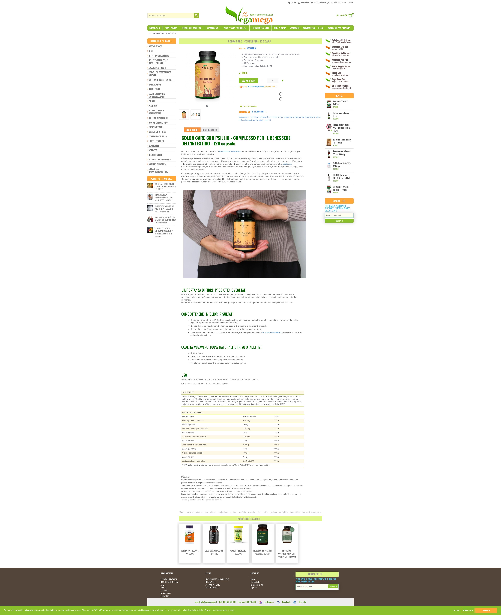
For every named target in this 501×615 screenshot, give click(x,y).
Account (253, 579)
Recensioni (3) (209, 129)
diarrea (212, 512)
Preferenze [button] (468, 610)
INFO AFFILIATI (165, 593)
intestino (199, 512)
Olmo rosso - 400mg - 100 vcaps (190, 552)
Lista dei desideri (250, 106)
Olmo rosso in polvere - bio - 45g (214, 552)
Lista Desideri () (256, 584)
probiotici (287, 164)
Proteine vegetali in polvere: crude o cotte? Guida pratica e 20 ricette (165, 186)
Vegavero (251, 48)
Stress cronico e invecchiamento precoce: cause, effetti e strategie (163, 197)
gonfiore (233, 512)
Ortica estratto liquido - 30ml (341, 115)
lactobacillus (295, 512)
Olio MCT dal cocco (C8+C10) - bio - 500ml (341, 177)
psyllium (273, 512)
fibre (259, 512)
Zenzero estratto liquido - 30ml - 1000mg (342, 153)
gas (206, 512)
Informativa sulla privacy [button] (223, 610)
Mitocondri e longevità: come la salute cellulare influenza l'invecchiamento (165, 220)
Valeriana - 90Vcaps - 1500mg (340, 103)
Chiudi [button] (456, 610)
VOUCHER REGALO (212, 587)
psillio (266, 512)
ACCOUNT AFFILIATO (212, 584)
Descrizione (192, 129)
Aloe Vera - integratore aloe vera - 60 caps (262, 552)
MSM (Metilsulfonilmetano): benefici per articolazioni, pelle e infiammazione (164, 209)
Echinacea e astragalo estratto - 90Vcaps (340, 188)
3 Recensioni (258, 111)
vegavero (189, 512)
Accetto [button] (486, 610)
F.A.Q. (162, 584)
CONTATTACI (164, 596)
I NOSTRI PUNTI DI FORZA (169, 582)
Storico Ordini (255, 582)
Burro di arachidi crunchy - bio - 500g (342, 141)
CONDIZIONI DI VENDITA (168, 579)
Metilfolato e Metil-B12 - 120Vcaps (342, 165)
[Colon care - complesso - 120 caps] (207, 75)
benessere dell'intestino (230, 151)
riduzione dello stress (272, 332)
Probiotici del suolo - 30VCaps (238, 552)
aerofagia (242, 512)
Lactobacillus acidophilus (311, 512)
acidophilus (283, 512)
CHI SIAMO (164, 590)
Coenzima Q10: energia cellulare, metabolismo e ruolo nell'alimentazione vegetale (164, 232)
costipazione (223, 512)
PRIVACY (163, 587)
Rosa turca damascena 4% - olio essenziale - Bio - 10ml (342, 127)
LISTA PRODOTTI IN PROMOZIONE (217, 579)
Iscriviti (339, 220)
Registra (253, 587)
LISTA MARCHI (210, 582)
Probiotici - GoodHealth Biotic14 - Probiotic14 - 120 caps (287, 553)
